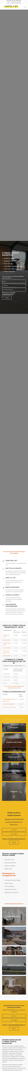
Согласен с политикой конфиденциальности (13, 838)
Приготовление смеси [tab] (10, 862)
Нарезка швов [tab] (8, 868)
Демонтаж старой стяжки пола (9, 707)
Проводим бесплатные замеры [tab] (13, 880)
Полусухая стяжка (7, 647)
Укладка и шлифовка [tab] (10, 865)
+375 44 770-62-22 (15, 3)
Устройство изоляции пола (8, 704)
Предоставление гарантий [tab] (11, 892)
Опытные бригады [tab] (9, 886)
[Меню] (25, 7)
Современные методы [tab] (10, 889)
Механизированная (7, 655)
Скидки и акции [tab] (9, 883)
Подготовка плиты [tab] (9, 859)
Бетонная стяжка (6, 640)
